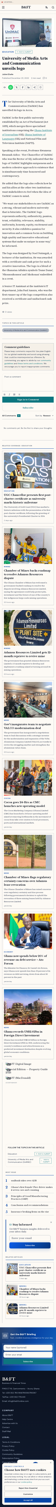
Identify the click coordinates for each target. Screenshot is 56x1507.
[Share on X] (16, 87)
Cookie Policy (8, 1450)
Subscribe (28, 408)
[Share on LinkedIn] (28, 87)
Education (8, 52)
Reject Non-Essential (28, 1488)
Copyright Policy (9, 1462)
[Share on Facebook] (22, 87)
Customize (28, 1494)
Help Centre (7, 1419)
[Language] (46, 7)
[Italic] (9, 394)
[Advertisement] (28, 1112)
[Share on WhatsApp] (10, 87)
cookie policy (26, 1482)
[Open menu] (4, 7)
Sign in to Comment (28, 399)
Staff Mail (6, 1431)
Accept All (28, 1500)
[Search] (51, 7)
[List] (19, 394)
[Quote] (14, 394)
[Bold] (4, 394)
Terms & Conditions (11, 1442)
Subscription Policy (10, 1458)
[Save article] (40, 87)
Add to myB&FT (25, 52)
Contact (6, 1427)
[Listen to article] (4, 87)
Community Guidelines (12, 1454)
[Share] (34, 87)
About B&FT (7, 1415)
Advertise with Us (10, 1423)
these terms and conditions (30, 363)
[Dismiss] (51, 1222)
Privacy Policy (8, 1446)
